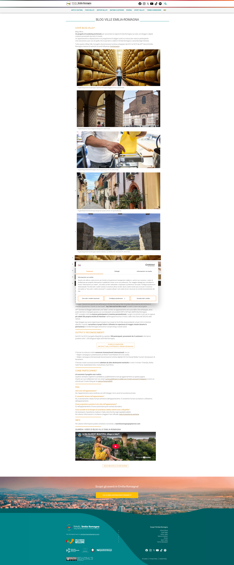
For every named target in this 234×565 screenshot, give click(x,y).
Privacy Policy (153, 559)
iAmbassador (114, 46)
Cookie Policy (163, 559)
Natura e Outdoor (117, 10)
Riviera (129, 10)
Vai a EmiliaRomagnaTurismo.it (117, 495)
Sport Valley (139, 10)
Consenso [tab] (89, 271)
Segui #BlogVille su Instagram (115, 466)
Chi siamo (145, 559)
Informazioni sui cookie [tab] (144, 271)
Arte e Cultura (77, 10)
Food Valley (89, 10)
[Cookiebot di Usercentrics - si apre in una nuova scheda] (148, 265)
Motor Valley (102, 10)
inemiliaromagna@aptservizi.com (89, 534)
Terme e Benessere (154, 10)
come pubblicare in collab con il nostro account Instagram (126, 379)
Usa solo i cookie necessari (90, 298)
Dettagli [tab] (117, 271)
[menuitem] (165, 10)
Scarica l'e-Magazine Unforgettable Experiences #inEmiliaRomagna (115, 345)
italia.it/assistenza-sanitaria (129, 414)
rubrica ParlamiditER (105, 381)
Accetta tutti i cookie (143, 298)
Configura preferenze (116, 298)
